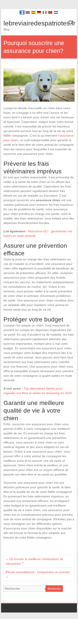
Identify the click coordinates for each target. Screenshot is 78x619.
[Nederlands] (56, 12)
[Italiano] (44, 12)
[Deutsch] (39, 12)
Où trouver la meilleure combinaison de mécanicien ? (34, 561)
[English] (28, 12)
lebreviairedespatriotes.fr (39, 23)
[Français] (22, 12)
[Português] (50, 12)
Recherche (54, 588)
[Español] (33, 12)
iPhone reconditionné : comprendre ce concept (37, 574)
